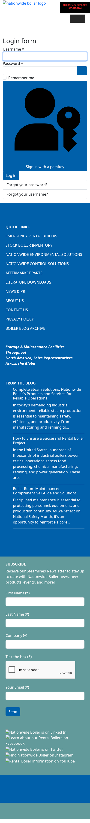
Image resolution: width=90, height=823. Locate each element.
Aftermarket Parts (24, 272)
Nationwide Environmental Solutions (44, 254)
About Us (15, 300)
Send (13, 711)
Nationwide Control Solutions (37, 263)
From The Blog (21, 383)
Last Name (17, 614)
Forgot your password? (27, 184)
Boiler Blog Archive (25, 328)
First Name (18, 593)
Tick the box (19, 656)
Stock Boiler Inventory (29, 245)
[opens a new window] (36, 731)
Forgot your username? (27, 194)
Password (13, 63)
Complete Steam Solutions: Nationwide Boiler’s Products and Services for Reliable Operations (47, 394)
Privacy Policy (20, 319)
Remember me (21, 77)
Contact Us (17, 309)
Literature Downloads (28, 282)
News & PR (15, 291)
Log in (11, 175)
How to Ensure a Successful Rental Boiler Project (48, 440)
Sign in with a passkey (45, 166)
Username (13, 49)
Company (16, 635)
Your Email (17, 687)
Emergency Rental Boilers (31, 236)
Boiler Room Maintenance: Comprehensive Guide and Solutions (45, 491)
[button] (77, 19)
